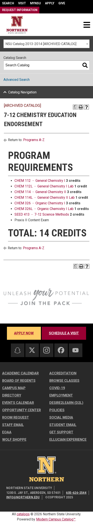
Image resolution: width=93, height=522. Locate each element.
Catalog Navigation (22, 92)
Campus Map (14, 388)
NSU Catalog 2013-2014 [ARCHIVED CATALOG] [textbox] (40, 44)
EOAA (6, 432)
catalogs (23, 514)
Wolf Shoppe (14, 439)
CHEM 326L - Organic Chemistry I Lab (44, 209)
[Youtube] (75, 350)
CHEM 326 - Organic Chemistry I (39, 203)
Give (61, 3)
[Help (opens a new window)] (86, 107)
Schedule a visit (64, 333)
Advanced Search (16, 80)
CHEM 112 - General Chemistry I (39, 181)
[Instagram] (46, 350)
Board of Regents (18, 381)
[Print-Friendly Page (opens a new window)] (81, 107)
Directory (11, 395)
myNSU (35, 3)
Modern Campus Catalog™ (55, 519)
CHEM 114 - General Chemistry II (40, 192)
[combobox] (46, 43)
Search (8, 3)
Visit (22, 3)
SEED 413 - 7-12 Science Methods (41, 214)
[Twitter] (32, 350)
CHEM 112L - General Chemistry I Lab (44, 186)
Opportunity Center (21, 410)
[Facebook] (61, 350)
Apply (49, 3)
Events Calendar (18, 403)
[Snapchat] (17, 350)
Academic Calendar (20, 373)
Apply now (24, 333)
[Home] (17, 25)
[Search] (85, 65)
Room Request (15, 417)
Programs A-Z (34, 140)
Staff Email (13, 425)
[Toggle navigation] (86, 24)
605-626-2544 (76, 492)
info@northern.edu (23, 497)
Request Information (19, 10)
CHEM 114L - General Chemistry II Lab (44, 197)
